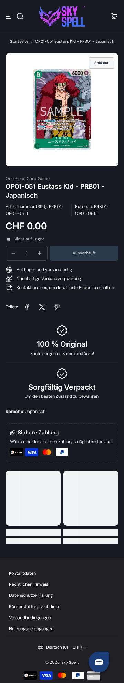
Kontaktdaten (22, 573)
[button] (20, 16)
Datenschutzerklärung (31, 595)
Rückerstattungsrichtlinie (34, 607)
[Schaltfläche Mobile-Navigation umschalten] (10, 16)
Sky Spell (69, 662)
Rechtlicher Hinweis (28, 584)
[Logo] (62, 16)
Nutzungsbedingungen (31, 629)
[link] (27, 307)
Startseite (19, 41)
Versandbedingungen (30, 618)
